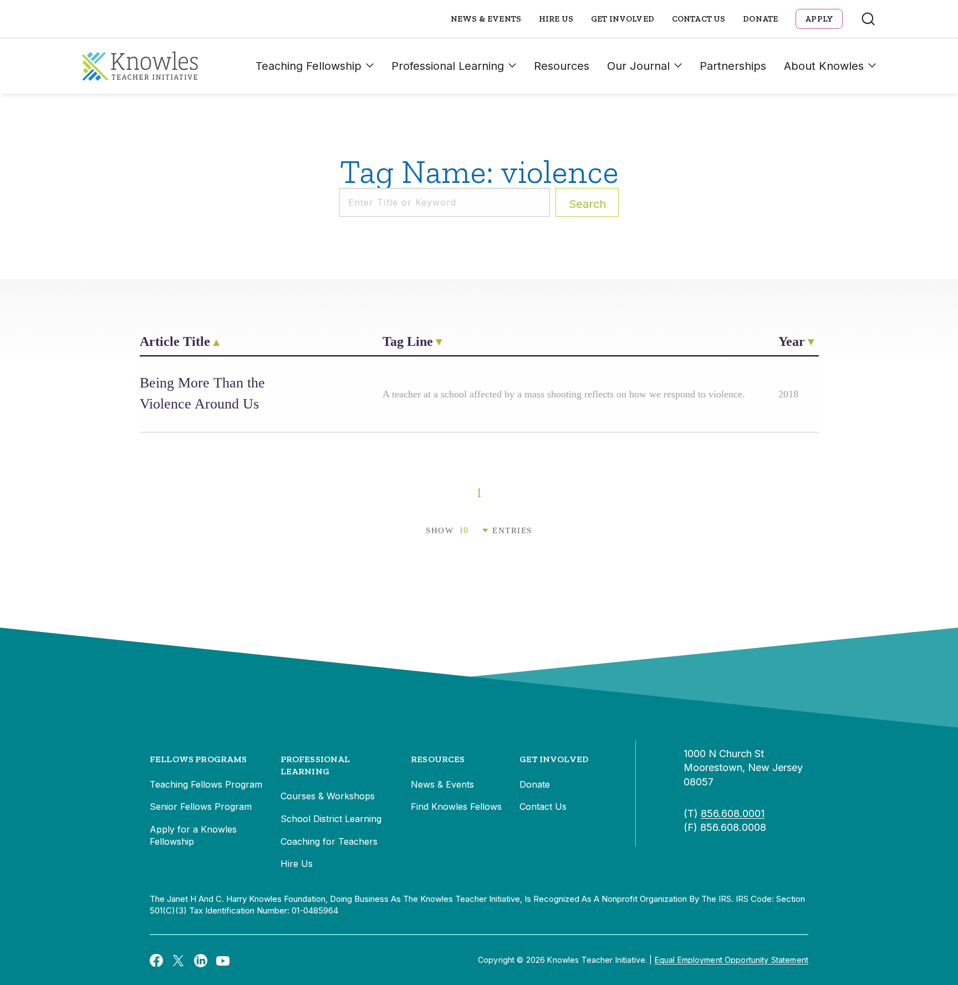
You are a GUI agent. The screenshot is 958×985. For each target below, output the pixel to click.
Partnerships (733, 66)
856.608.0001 (733, 813)
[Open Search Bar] (868, 19)
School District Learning (331, 818)
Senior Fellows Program (201, 806)
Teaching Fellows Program (206, 784)
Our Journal (638, 66)
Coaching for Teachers (329, 841)
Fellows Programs (198, 759)
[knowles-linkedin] (200, 960)
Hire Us (556, 19)
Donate (760, 19)
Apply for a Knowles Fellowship (193, 835)
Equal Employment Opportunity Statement (731, 959)
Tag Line (408, 341)
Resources (561, 66)
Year (791, 341)
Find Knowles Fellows (456, 806)
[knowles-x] (178, 960)
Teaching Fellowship (308, 66)
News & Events (486, 19)
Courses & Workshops (328, 796)
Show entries (479, 530)
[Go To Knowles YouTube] (223, 960)
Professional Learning (447, 66)
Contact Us (699, 19)
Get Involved (622, 19)
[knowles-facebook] (156, 960)
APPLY (819, 19)
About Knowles (824, 66)
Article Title (175, 341)
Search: (587, 204)
